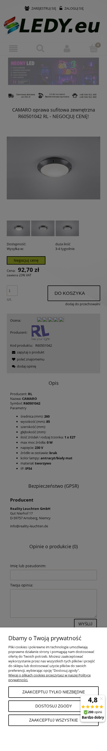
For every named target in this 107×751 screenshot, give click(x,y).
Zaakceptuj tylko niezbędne (53, 692)
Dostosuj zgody (53, 706)
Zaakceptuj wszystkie (53, 720)
